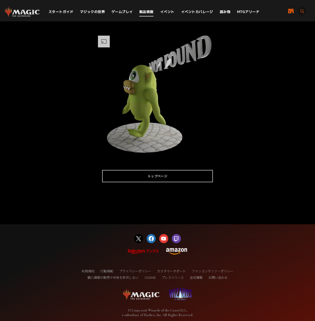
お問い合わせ (218, 277)
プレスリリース (173, 277)
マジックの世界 (92, 11)
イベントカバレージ (197, 11)
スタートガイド (60, 11)
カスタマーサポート (171, 271)
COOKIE (150, 277)
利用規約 (88, 271)
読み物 (225, 11)
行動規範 (106, 271)
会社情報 (196, 277)
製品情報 (146, 11)
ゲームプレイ (122, 11)
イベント (167, 11)
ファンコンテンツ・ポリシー (212, 271)
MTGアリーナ (248, 11)
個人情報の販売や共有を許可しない (113, 277)
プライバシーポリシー (135, 271)
